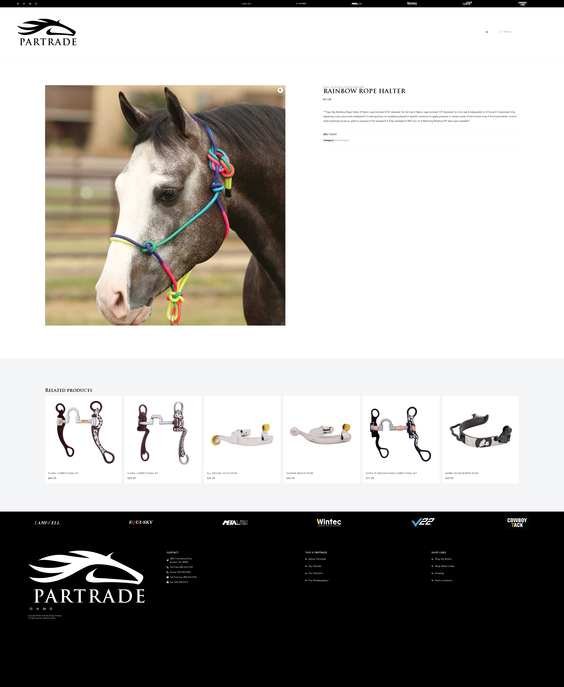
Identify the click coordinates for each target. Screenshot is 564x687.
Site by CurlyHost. (49, 618)
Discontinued (337, 87)
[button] (487, 32)
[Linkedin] (36, 4)
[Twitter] (24, 4)
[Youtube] (30, 4)
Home (326, 87)
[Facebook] (18, 4)
